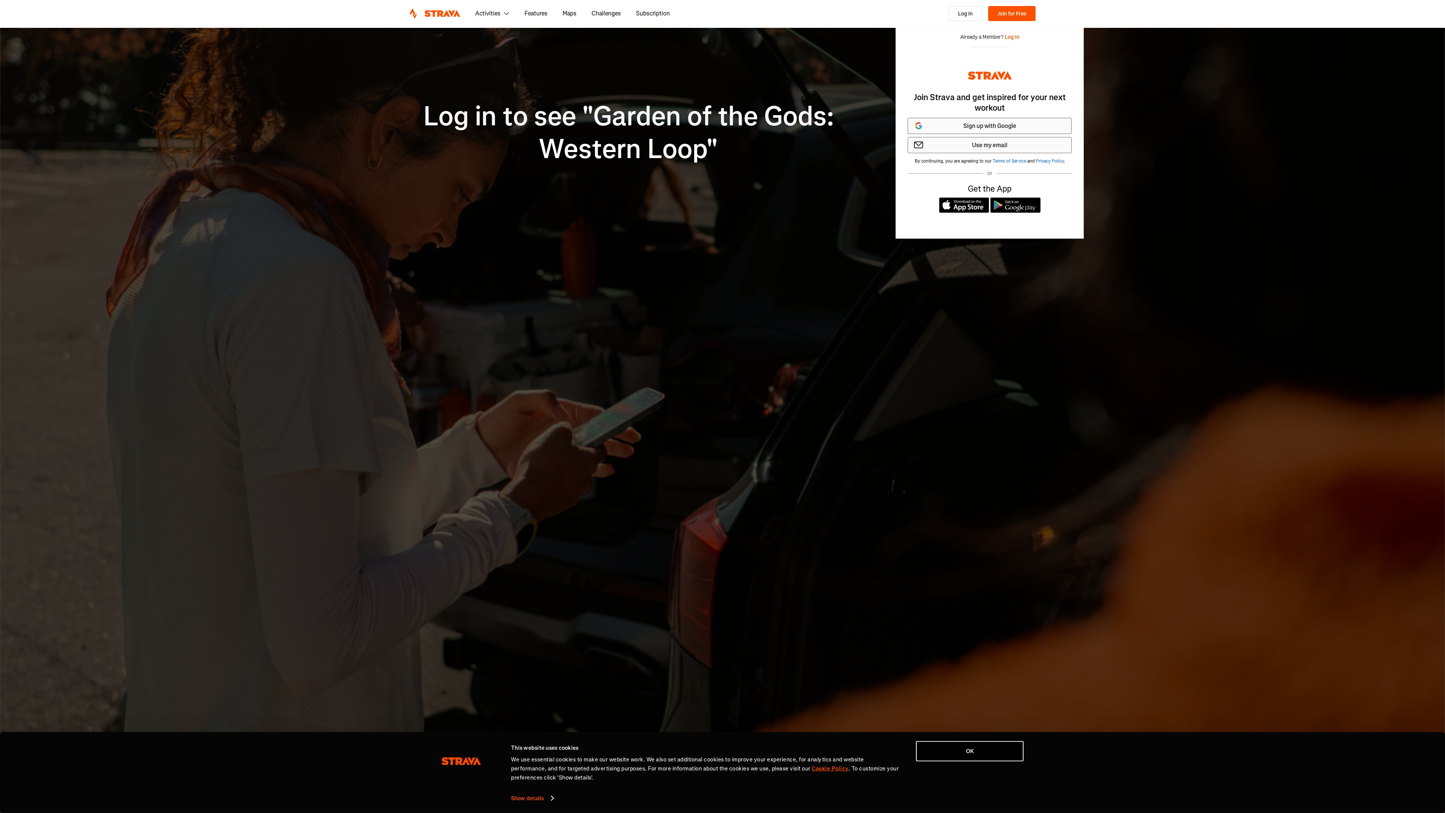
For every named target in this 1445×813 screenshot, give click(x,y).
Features (536, 13)
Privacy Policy (1050, 161)
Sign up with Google (989, 126)
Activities (487, 13)
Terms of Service (1009, 161)
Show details (527, 798)
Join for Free (1012, 13)
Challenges (606, 13)
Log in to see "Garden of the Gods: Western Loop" (628, 133)
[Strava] (434, 14)
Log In (965, 13)
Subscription (653, 13)
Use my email (989, 145)
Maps (569, 13)
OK (970, 751)
